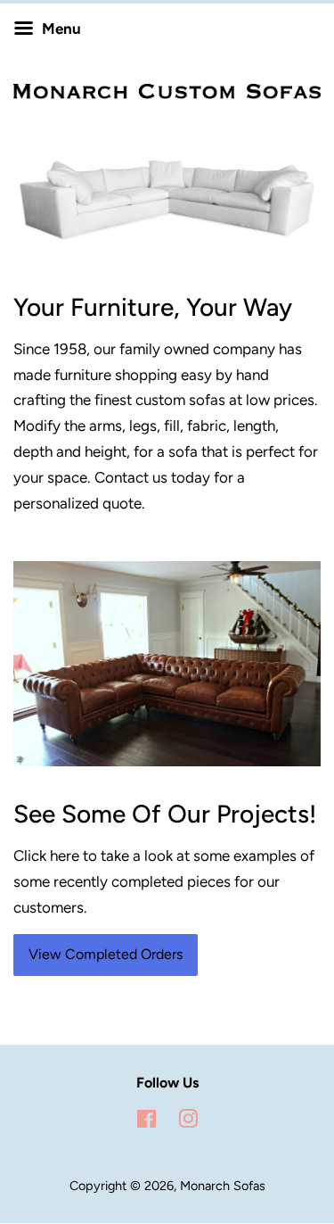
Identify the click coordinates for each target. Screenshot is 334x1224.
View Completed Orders (106, 954)
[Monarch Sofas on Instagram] (188, 1122)
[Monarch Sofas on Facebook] (146, 1122)
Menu (59, 28)
